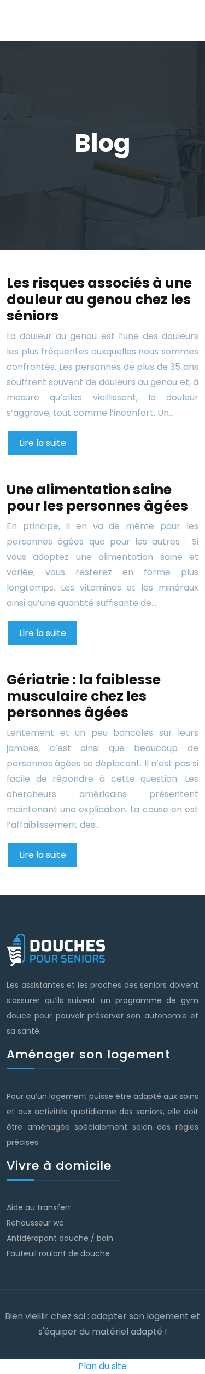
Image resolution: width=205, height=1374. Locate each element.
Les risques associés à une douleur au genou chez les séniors (99, 299)
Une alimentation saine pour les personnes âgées (97, 498)
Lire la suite (42, 443)
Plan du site (102, 1366)
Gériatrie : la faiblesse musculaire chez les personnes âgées (84, 696)
